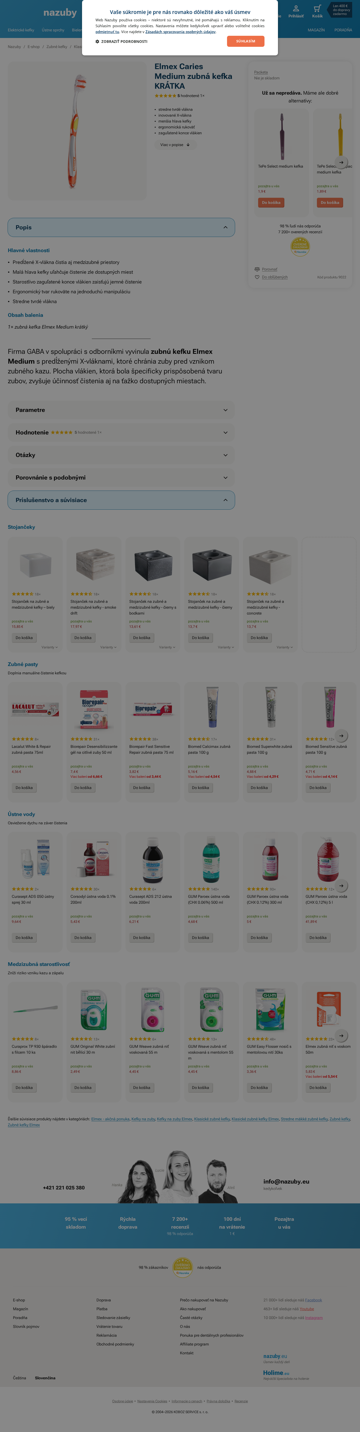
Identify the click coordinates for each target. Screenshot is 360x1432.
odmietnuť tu (107, 31)
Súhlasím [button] (245, 41)
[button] (121, 41)
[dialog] (180, 27)
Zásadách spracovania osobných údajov (180, 31)
